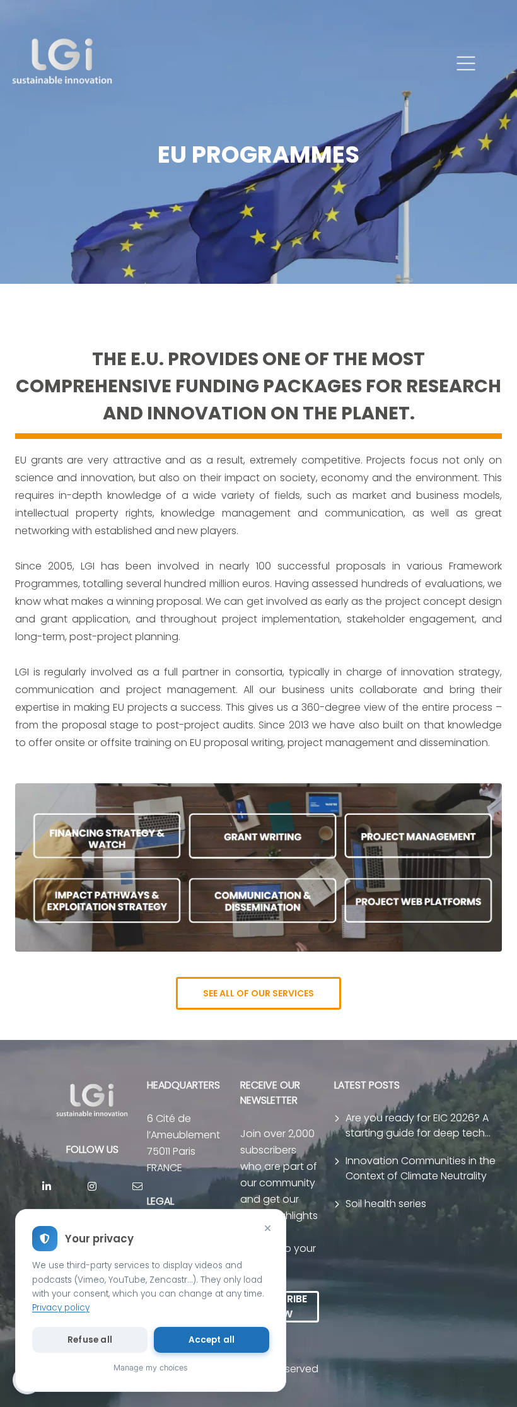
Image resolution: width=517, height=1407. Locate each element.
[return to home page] (62, 63)
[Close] (267, 1227)
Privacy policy (61, 1308)
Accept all (212, 1340)
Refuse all (89, 1340)
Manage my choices (150, 1367)
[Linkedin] (46, 1186)
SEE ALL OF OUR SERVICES (258, 993)
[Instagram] (92, 1186)
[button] (466, 63)
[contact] (137, 1186)
